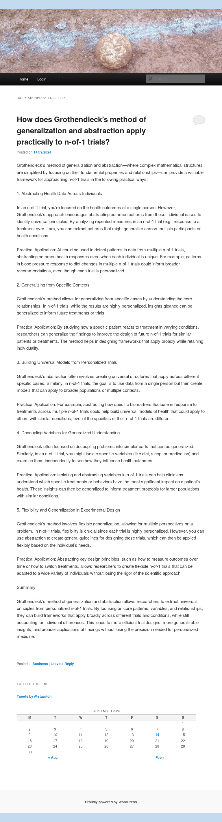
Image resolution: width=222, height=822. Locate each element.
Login (41, 79)
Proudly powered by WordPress (111, 801)
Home (23, 79)
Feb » (160, 757)
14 (157, 734)
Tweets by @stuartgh (34, 696)
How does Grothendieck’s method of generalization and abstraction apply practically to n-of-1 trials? (81, 130)
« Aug (53, 757)
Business (40, 663)
